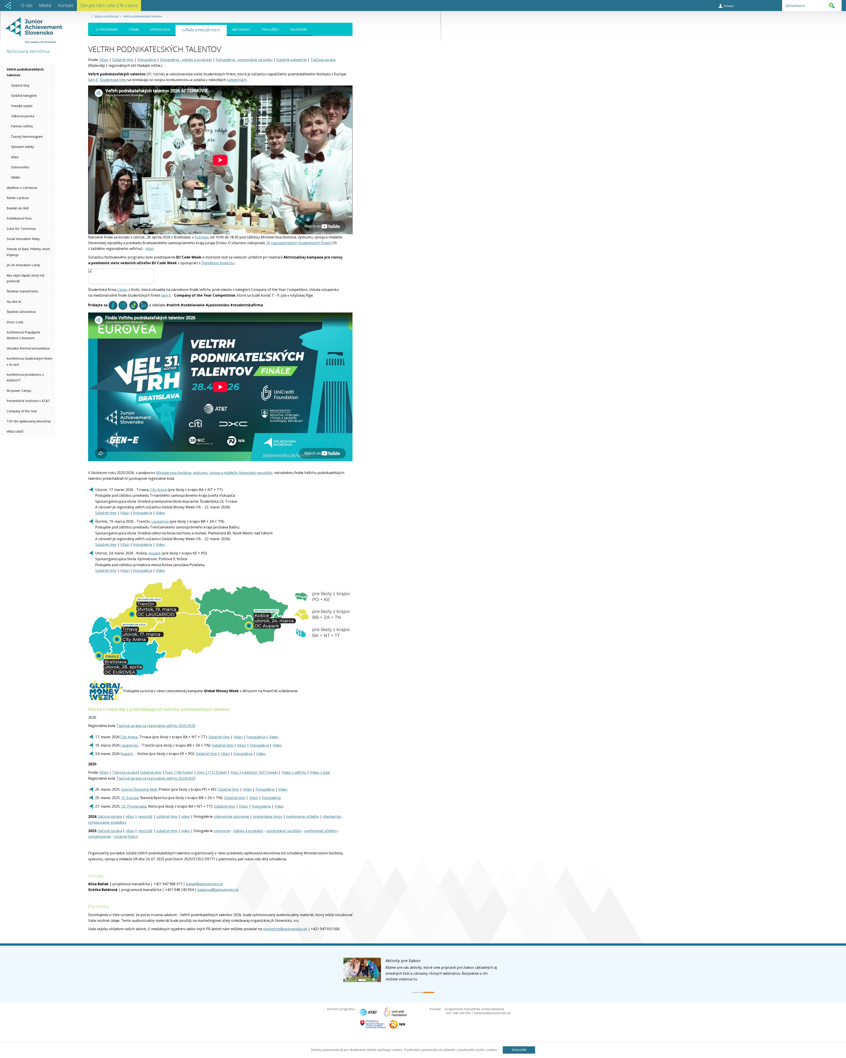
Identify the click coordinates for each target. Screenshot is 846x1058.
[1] (417, 992)
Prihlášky (270, 29)
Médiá (45, 5)
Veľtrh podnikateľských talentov (142, 16)
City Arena (158, 489)
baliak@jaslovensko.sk (204, 883)
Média (15, 177)
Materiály (241, 29)
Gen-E (93, 79)
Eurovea (201, 237)
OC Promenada (133, 806)
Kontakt (66, 5)
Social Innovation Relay (23, 239)
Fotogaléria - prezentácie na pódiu (244, 59)
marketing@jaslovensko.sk (285, 928)
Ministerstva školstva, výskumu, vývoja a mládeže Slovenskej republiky (214, 472)
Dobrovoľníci (20, 167)
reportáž (145, 816)
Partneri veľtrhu (22, 126)
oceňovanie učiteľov (302, 816)
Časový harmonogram (27, 136)
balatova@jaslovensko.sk (218, 889)
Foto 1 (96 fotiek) (179, 772)
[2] (428, 992)
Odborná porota (22, 116)
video (185, 816)
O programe (107, 29)
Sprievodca (160, 29)
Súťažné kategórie (24, 95)
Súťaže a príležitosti (106, 16)
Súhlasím (519, 1050)
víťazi (149, 248)
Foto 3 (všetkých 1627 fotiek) (254, 772)
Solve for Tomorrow (21, 229)
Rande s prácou (18, 198)
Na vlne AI (14, 301)
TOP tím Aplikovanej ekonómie (29, 421)
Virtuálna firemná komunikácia (28, 348)
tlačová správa (110, 816)
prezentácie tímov (267, 816)
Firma (134, 29)
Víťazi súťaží (15, 431)
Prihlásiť (729, 6)
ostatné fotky (125, 836)
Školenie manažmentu (22, 291)
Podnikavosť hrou (19, 218)
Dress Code (15, 322)
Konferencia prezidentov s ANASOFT (25, 377)
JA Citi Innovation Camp (23, 265)
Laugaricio (160, 521)
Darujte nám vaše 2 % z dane (109, 5)
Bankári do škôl (18, 208)
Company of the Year (22, 411)
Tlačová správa (323, 59)
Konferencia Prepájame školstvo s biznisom (23, 335)
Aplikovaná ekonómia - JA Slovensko (31, 30)
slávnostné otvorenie (231, 816)
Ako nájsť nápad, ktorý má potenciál (25, 278)
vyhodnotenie (99, 836)
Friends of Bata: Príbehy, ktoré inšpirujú (28, 252)
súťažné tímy (166, 816)
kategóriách (237, 79)
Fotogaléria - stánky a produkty (186, 59)
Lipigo (122, 289)
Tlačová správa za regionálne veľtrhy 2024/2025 (155, 778)
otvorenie (222, 830)
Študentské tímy (113, 79)
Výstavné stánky (22, 147)
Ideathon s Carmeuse (22, 188)
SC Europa (130, 797)
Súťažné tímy (20, 85)
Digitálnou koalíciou (217, 262)
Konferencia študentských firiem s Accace (29, 361)
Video (160, 512)
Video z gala (320, 772)
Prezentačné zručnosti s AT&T (28, 401)
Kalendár (298, 29)
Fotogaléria (146, 59)
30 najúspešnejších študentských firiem (298, 242)
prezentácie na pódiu (283, 830)
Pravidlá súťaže (22, 106)
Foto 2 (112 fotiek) (212, 772)
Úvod (7, 5)
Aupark (155, 553)
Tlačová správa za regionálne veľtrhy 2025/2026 (155, 725)
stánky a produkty (248, 830)
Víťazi (15, 157)
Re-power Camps (19, 391)
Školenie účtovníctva (21, 312)
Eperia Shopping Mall (139, 789)
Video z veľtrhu (294, 772)
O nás (26, 5)
